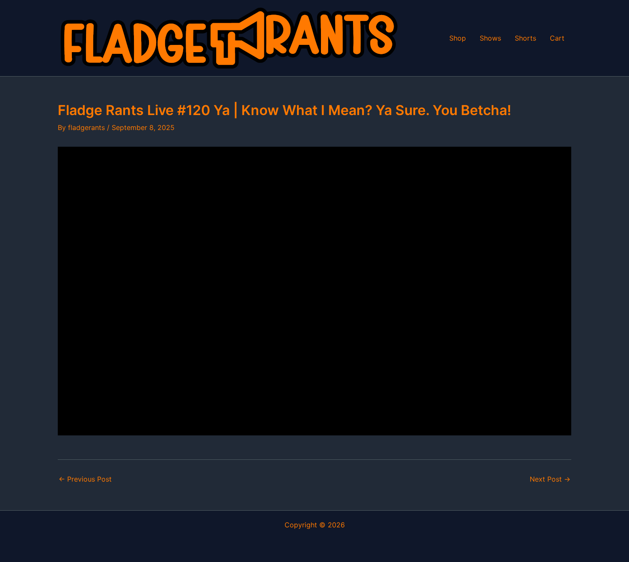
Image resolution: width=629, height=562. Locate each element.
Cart (557, 38)
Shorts (525, 38)
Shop (457, 38)
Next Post (550, 479)
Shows (490, 38)
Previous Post (85, 479)
